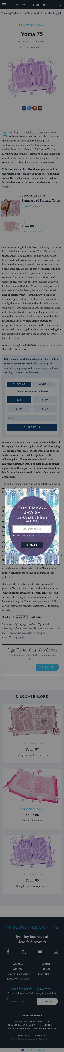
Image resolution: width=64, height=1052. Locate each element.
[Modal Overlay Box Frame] (32, 526)
